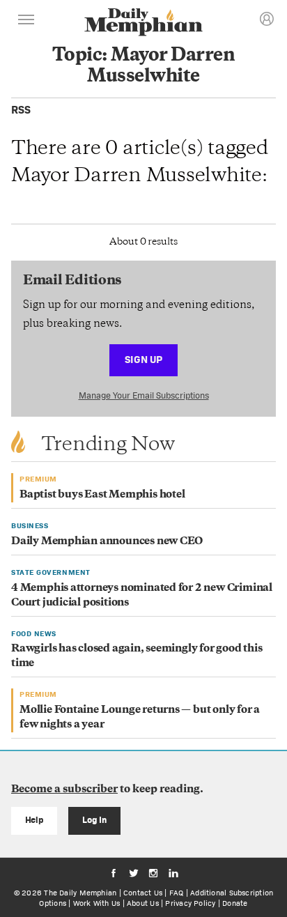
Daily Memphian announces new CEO (107, 542)
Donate (234, 903)
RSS (21, 109)
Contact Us (142, 892)
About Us (143, 903)
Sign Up (143, 359)
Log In (94, 820)
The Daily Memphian (80, 892)
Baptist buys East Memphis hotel (102, 495)
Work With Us (97, 903)
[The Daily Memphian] (143, 23)
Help (34, 820)
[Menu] (26, 21)
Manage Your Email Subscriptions (144, 395)
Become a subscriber (64, 790)
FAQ (176, 892)
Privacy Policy (190, 903)
